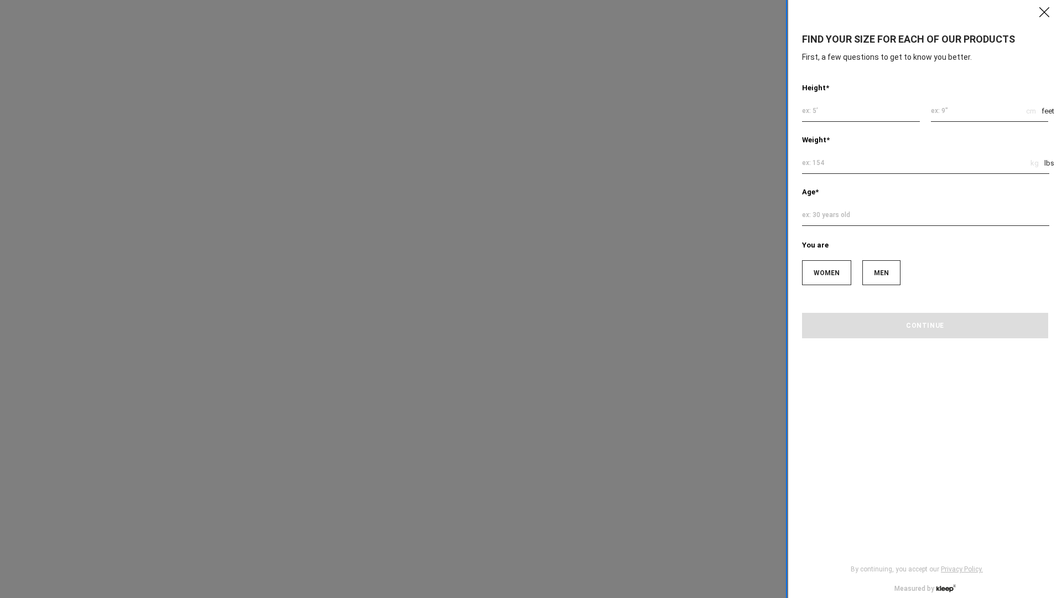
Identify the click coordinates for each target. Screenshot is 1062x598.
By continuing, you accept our (917, 569)
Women (827, 273)
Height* (815, 88)
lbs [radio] (1049, 163)
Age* (810, 192)
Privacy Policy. (962, 569)
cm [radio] (1031, 111)
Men (881, 273)
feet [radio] (1048, 111)
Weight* (816, 140)
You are (815, 245)
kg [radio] (1034, 163)
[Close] (1044, 12)
